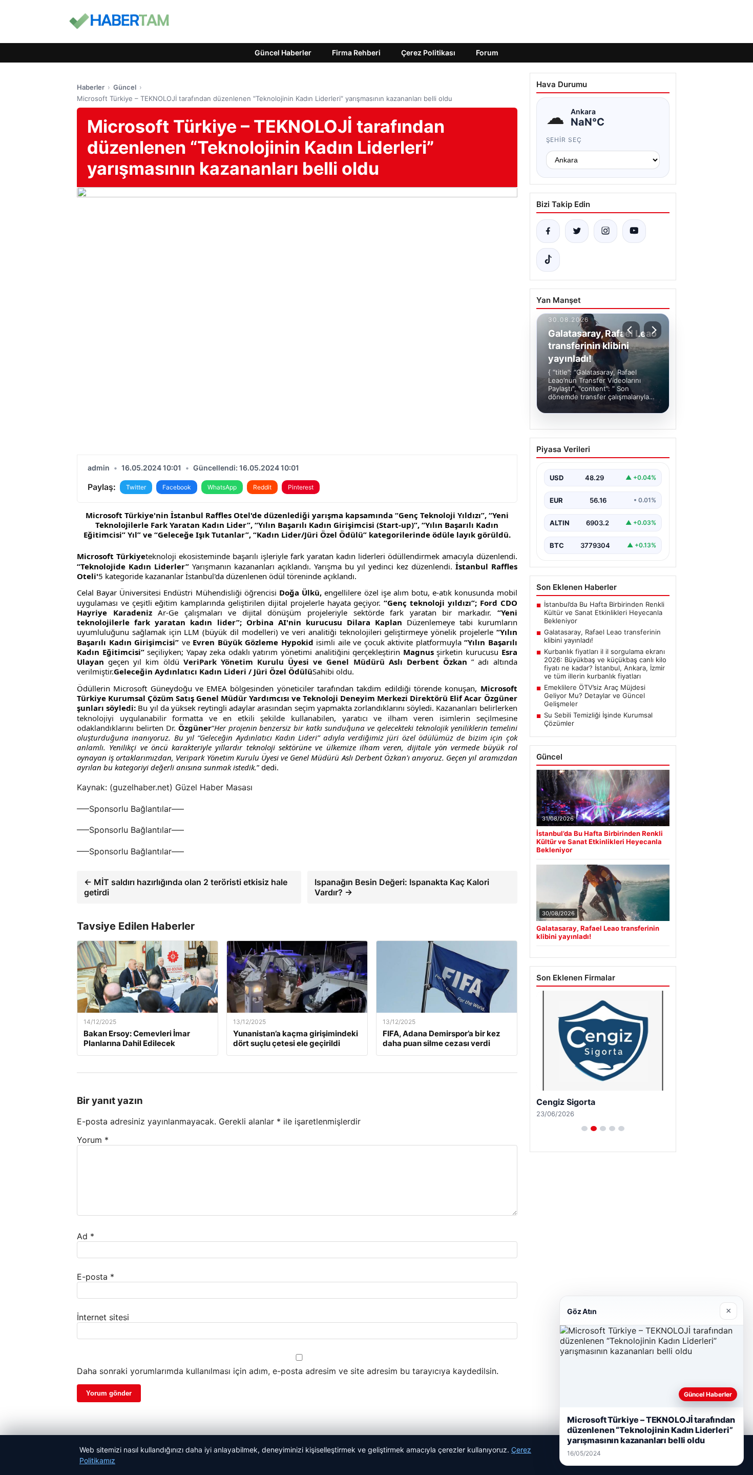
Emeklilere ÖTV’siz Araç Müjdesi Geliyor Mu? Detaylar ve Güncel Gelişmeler (594, 695)
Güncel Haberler (283, 52)
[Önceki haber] (631, 330)
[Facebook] (548, 231)
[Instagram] (605, 231)
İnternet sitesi (103, 1317)
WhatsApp (222, 487)
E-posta (95, 1277)
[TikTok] (548, 260)
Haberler (90, 87)
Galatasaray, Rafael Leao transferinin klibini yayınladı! (602, 636)
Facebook (176, 487)
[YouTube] (634, 231)
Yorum (93, 1140)
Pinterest (300, 487)
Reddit (262, 487)
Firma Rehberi (356, 52)
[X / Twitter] (577, 231)
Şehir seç (564, 140)
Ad (85, 1236)
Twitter (136, 487)
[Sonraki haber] (652, 330)
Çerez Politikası (428, 52)
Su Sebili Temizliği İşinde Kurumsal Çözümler (598, 719)
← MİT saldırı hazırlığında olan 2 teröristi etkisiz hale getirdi (185, 887)
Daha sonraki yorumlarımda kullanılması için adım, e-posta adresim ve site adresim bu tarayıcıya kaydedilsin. (287, 1371)
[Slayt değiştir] (584, 1128)
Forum (487, 52)
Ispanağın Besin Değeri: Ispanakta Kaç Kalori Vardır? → (402, 887)
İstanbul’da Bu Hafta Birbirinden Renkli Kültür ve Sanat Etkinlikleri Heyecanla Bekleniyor (604, 612)
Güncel (124, 87)
